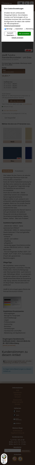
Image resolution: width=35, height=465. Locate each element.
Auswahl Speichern (10, 33)
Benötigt (9, 29)
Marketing (29, 29)
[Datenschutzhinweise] (12, 26)
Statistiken (19, 29)
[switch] (4, 462)
